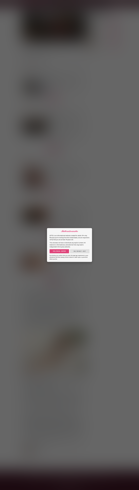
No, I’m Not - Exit (80, 251)
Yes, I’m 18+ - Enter (59, 251)
